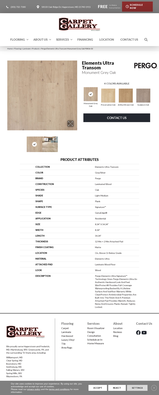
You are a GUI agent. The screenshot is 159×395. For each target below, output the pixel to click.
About (118, 323)
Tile (63, 343)
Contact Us (129, 39)
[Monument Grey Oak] (90, 94)
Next (75, 142)
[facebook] (138, 332)
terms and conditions (59, 389)
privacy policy (33, 389)
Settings (137, 387)
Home (10, 48)
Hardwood (67, 335)
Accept (97, 387)
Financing (85, 39)
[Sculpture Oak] (143, 95)
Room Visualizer (96, 328)
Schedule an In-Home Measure (95, 341)
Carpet (65, 328)
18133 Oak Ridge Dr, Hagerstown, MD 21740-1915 (66, 7)
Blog (115, 335)
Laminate (26, 48)
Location (106, 39)
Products (36, 48)
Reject (117, 387)
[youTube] (144, 332)
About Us (40, 39)
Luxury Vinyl (67, 339)
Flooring (17, 39)
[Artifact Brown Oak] (126, 95)
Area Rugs (66, 347)
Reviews (117, 331)
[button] (27, 39)
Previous (8, 142)
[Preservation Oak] (108, 95)
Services (62, 39)
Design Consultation (94, 333)
